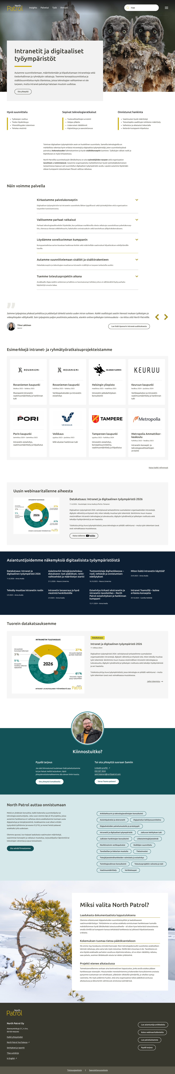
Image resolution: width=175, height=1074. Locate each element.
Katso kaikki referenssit (158, 468)
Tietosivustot (142, 851)
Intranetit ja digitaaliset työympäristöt (116, 832)
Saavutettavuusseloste (98, 1070)
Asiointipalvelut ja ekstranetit (112, 820)
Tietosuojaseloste (74, 1070)
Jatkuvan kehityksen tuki (151, 832)
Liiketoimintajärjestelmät (147, 839)
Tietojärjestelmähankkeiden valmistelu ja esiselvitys (122, 858)
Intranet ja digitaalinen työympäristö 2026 (116, 643)
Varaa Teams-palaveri (107, 781)
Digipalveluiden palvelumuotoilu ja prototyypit (120, 826)
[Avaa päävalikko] (166, 8)
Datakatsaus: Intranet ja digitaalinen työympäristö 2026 (106, 499)
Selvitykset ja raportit (16, 1048)
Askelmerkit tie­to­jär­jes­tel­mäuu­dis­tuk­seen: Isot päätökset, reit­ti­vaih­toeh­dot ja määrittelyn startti (66, 574)
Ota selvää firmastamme (20, 848)
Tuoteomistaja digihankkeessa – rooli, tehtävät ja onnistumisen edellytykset (107, 574)
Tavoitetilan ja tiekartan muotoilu (114, 851)
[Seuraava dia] (166, 317)
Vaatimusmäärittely (108, 870)
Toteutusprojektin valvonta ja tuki (148, 864)
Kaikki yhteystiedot (15, 1037)
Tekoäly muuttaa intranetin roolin (25, 590)
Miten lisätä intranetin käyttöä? (148, 571)
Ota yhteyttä (23, 92)
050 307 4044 (100, 771)
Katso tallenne (79, 536)
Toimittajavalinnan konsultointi (113, 864)
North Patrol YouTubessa (17, 1042)
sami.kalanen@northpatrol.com (108, 774)
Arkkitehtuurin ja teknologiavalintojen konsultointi (121, 814)
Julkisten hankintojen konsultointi (114, 839)
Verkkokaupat (131, 870)
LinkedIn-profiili (101, 768)
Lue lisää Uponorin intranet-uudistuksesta (129, 326)
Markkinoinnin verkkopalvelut (112, 845)
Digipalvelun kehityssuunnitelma (147, 820)
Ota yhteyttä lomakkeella (49, 782)
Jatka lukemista (153, 681)
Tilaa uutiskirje (13, 1053)
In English (11, 1058)
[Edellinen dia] (157, 317)
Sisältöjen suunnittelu (142, 845)
